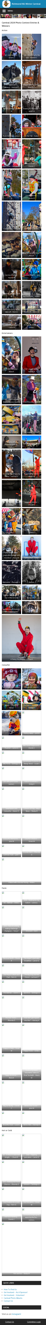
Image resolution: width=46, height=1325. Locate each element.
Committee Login (34, 1322)
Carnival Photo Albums (13, 1298)
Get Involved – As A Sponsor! (15, 1292)
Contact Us (8, 1301)
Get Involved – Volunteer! (14, 1295)
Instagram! (16, 1314)
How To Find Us (10, 1289)
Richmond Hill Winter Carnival (26, 4)
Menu (10, 11)
